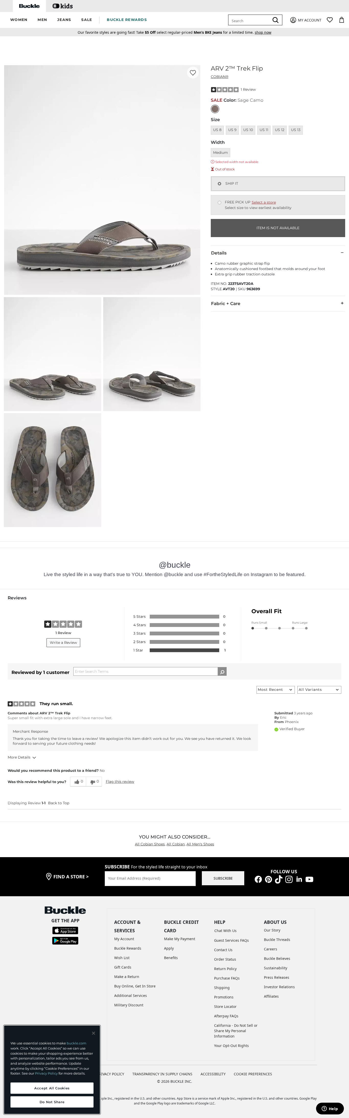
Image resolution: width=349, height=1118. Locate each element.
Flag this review (120, 781)
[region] (52, 1070)
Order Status (225, 959)
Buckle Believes (277, 958)
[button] (18, 20)
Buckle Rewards (127, 948)
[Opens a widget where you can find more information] (330, 1109)
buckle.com (76, 1043)
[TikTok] (279, 879)
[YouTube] (309, 879)
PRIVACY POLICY (110, 1074)
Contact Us (223, 949)
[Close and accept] (93, 1033)
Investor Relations (279, 986)
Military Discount (128, 1005)
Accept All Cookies (52, 1088)
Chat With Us (225, 930)
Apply (169, 948)
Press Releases (276, 977)
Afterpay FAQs (226, 1016)
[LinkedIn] (299, 879)
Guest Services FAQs (231, 940)
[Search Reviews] (222, 671)
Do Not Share (52, 1102)
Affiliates (271, 996)
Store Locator (225, 1006)
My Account (124, 938)
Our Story (272, 930)
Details (219, 252)
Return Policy (225, 968)
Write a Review (63, 642)
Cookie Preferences (253, 1074)
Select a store (264, 202)
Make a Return (126, 976)
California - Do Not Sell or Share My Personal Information (236, 1031)
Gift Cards (122, 967)
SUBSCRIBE (223, 878)
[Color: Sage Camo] (215, 109)
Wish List (122, 957)
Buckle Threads (277, 939)
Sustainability (275, 967)
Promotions (224, 997)
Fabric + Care (225, 303)
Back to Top (58, 803)
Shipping (222, 987)
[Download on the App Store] (65, 930)
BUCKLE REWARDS (127, 19)
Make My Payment (179, 938)
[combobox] (252, 20)
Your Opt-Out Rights (231, 1045)
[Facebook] (258, 879)
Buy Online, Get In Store (135, 986)
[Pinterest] (268, 879)
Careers (270, 949)
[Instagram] (289, 879)
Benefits (171, 957)
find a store (71, 877)
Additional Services (130, 995)
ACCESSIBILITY (213, 1074)
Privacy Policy (46, 1073)
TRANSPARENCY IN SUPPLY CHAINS (162, 1074)
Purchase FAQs (227, 978)
